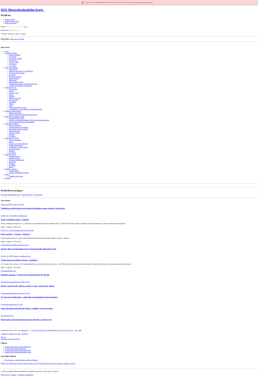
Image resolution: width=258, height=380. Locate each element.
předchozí (24, 330)
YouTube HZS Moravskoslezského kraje (18, 347)
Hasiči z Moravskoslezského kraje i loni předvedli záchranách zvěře (28, 249)
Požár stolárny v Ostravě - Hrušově (15, 234)
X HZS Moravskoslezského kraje (15, 348)
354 (66, 330)
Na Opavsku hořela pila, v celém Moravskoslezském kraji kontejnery (29, 297)
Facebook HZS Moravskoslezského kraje (18, 350)
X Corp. (18, 334)
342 (32, 330)
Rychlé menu (5, 30)
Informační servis (27, 195)
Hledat (3, 26)
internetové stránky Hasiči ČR (10, 339)
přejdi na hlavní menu (12, 21)
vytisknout (4, 334)
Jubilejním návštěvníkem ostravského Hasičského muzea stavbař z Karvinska (33, 208)
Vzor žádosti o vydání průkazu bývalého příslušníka (21, 360)
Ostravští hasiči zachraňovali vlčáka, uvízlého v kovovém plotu (27, 308)
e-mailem (11, 334)
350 (55, 330)
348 (49, 330)
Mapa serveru (14, 39)
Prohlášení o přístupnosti (25, 375)
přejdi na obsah (10, 19)
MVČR (3, 337)
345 (41, 330)
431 (76, 330)
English (21, 39)
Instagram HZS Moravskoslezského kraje (18, 352)
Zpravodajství (38, 195)
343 (35, 330)
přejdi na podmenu (11, 23)
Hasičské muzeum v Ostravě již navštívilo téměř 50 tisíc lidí (25, 275)
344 (38, 330)
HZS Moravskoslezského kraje (22, 10)
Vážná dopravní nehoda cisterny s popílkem (19, 260)
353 (63, 330)
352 (60, 330)
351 (57, 330)
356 (72, 330)
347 (46, 330)
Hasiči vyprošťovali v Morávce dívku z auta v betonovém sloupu (27, 286)
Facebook (24, 334)
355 (69, 330)
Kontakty (14, 375)
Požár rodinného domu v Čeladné (15, 220)
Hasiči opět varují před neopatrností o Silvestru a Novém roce (26, 320)
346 (43, 330)
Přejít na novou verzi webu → (144, 2)
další (80, 330)
